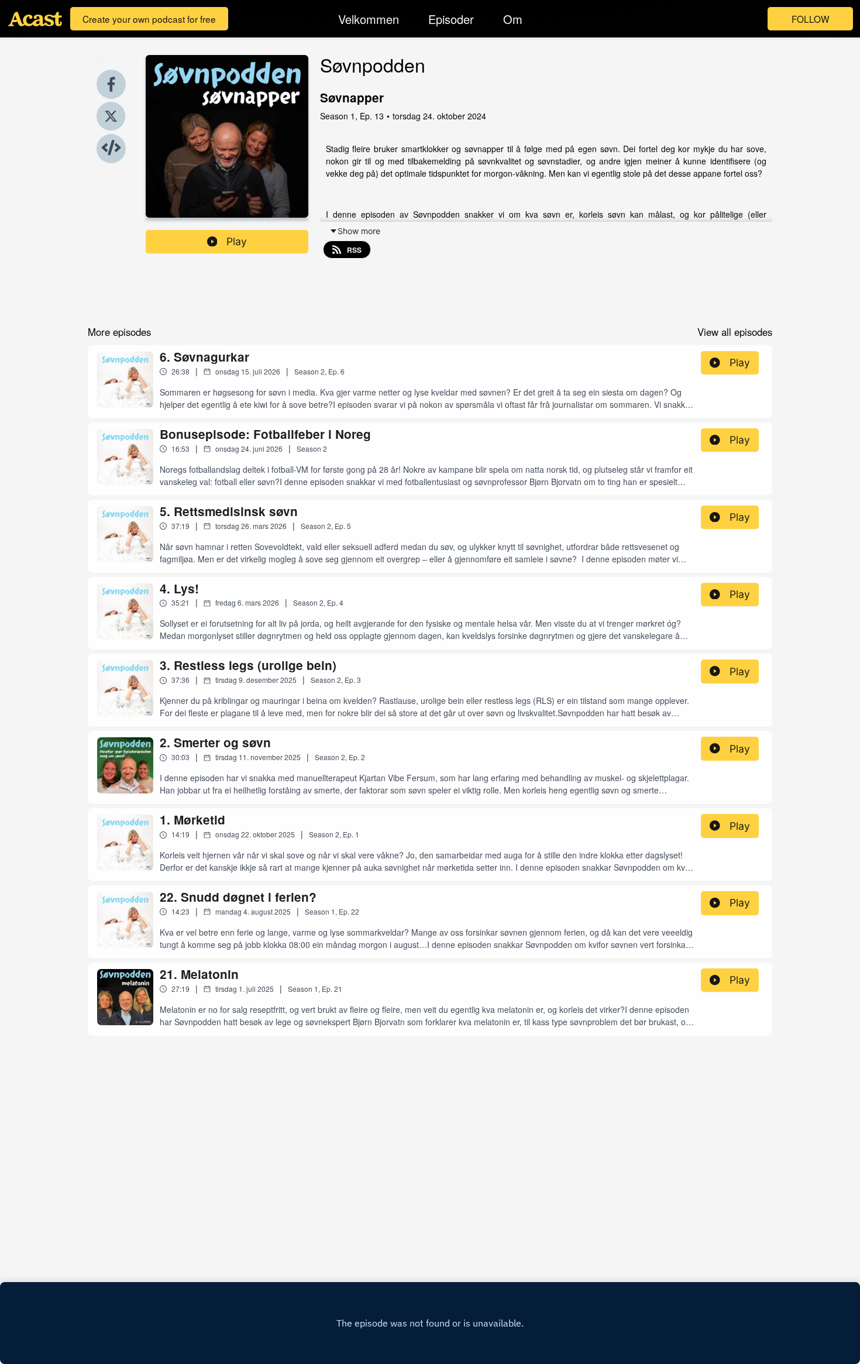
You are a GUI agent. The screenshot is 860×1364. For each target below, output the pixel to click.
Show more (359, 231)
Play (236, 241)
